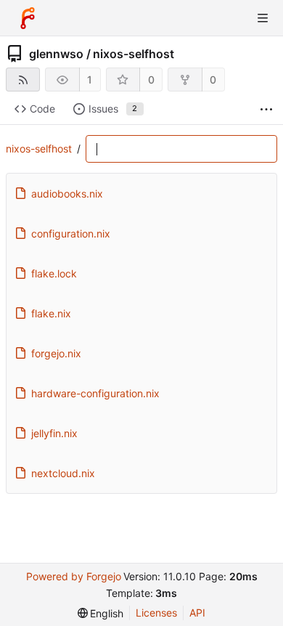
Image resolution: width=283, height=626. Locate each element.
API (197, 612)
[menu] (101, 613)
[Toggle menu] (263, 18)
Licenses (156, 612)
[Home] (27, 18)
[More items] (266, 109)
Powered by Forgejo (73, 576)
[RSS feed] (23, 80)
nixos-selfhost (133, 53)
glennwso (56, 53)
